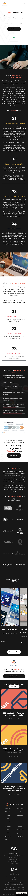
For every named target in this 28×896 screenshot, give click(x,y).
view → (3, 642)
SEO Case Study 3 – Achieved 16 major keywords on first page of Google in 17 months (14, 788)
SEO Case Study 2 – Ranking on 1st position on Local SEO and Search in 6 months (14, 751)
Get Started (14, 29)
